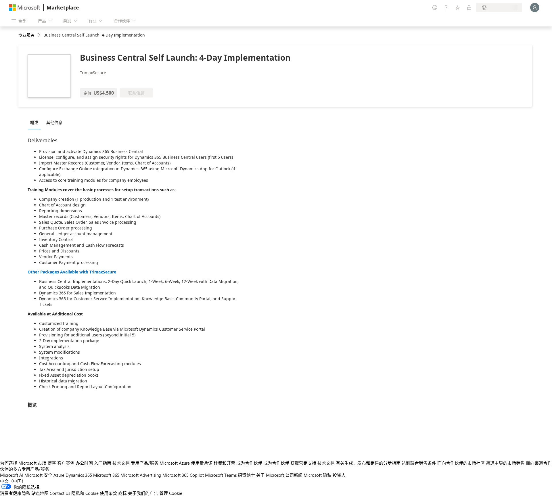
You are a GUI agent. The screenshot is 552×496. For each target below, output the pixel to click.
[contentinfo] (39, 35)
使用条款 (108, 493)
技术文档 (121, 463)
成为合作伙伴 (249, 463)
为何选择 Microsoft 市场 (23, 463)
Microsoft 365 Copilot (183, 475)
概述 (34, 122)
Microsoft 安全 (38, 475)
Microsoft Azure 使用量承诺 (186, 463)
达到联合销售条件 (419, 463)
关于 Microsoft (270, 475)
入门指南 (102, 463)
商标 (122, 493)
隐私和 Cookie (85, 493)
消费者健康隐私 (15, 493)
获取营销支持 (303, 463)
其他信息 (54, 122)
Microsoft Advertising (140, 475)
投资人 (339, 475)
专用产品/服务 (144, 463)
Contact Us (60, 493)
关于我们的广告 (143, 493)
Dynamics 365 (79, 475)
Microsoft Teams (221, 475)
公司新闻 (293, 475)
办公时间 (84, 463)
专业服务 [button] (26, 35)
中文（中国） (13, 481)
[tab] (36, 122)
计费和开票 (224, 463)
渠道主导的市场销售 (505, 463)
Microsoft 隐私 (317, 475)
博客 (51, 463)
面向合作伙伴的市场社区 (461, 463)
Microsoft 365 (106, 475)
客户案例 (65, 463)
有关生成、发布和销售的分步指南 (368, 463)
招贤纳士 (246, 475)
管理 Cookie (170, 493)
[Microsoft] (24, 7)
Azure (58, 475)
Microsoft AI (11, 475)
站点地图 (40, 493)
